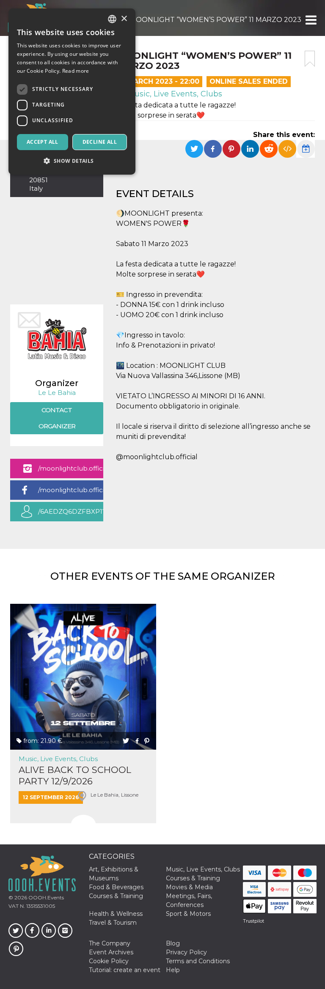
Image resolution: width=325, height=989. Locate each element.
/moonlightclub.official (70, 468)
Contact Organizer (57, 418)
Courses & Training (193, 878)
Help (173, 970)
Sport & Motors (188, 914)
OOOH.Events (45, 897)
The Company (109, 943)
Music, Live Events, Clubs (173, 94)
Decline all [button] (100, 141)
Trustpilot (253, 921)
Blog (173, 943)
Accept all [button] (42, 141)
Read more (75, 70)
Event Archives (111, 952)
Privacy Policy (186, 952)
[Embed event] (287, 149)
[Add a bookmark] (310, 59)
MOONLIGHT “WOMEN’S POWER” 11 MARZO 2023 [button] (215, 20)
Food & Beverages (116, 887)
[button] (310, 20)
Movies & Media (189, 887)
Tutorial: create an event (124, 970)
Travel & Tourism (113, 922)
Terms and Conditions (198, 961)
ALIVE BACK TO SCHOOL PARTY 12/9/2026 (75, 775)
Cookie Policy (109, 961)
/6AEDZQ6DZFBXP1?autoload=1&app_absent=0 (70, 514)
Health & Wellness (116, 914)
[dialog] (71, 91)
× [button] (124, 19)
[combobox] (112, 19)
